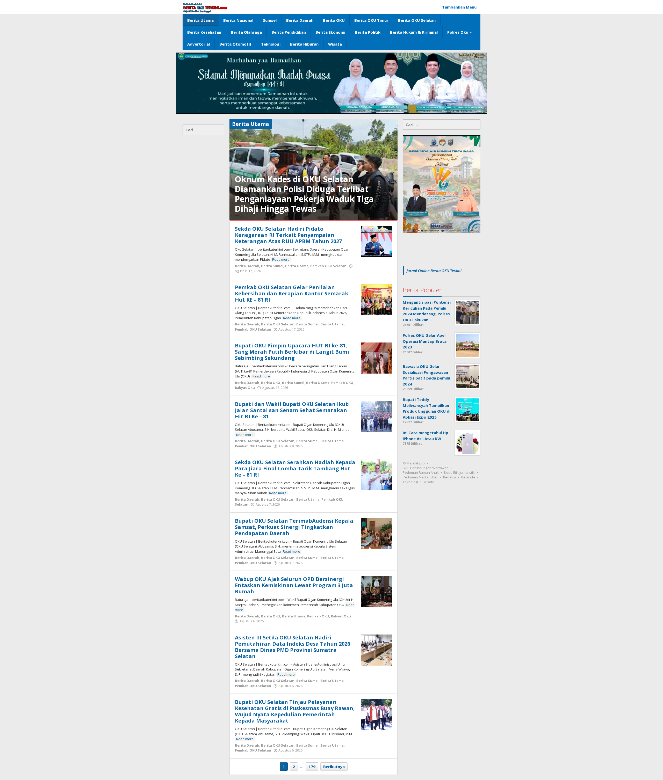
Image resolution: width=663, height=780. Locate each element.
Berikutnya (334, 766)
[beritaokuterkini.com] (205, 7)
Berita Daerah (247, 266)
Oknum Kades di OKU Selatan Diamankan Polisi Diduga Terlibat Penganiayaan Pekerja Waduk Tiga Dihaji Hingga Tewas (304, 193)
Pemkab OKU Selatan (328, 266)
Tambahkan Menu (459, 7)
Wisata (428, 482)
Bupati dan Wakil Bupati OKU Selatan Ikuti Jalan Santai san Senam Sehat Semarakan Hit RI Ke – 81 (292, 410)
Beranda (468, 477)
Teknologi (410, 482)
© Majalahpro (414, 463)
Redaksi (449, 477)
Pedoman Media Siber (420, 477)
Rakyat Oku (245, 387)
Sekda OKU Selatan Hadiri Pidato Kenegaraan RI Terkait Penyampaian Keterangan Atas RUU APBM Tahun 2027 (288, 235)
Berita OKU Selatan (277, 324)
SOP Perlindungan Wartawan (426, 468)
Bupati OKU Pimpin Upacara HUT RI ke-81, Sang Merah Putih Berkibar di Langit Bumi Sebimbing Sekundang (292, 351)
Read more (281, 259)
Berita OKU (270, 382)
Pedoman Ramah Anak (421, 472)
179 (311, 766)
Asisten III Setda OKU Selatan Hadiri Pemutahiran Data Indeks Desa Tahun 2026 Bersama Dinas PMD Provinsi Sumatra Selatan (292, 647)
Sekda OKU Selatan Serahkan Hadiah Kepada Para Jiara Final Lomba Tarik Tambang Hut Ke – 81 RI (295, 468)
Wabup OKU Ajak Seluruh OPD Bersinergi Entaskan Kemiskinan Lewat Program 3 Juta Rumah (294, 585)
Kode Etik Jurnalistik (459, 472)
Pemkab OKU (342, 382)
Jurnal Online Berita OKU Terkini (434, 270)
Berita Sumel (272, 266)
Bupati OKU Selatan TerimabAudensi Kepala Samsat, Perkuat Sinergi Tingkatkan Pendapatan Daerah (294, 527)
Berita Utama (296, 266)
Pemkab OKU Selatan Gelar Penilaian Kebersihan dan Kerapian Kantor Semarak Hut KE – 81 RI (291, 293)
